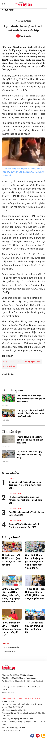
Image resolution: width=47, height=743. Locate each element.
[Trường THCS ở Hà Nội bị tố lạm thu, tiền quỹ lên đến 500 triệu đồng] (8, 439)
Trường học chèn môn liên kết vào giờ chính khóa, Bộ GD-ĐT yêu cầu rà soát (30, 413)
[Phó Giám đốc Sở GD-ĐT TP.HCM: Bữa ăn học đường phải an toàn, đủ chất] (12, 614)
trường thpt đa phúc (33, 362)
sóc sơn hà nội (9, 366)
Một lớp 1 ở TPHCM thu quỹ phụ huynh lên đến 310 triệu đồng (29, 454)
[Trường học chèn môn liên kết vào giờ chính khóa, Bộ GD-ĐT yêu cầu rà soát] (8, 413)
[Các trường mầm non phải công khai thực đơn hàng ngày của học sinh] (8, 398)
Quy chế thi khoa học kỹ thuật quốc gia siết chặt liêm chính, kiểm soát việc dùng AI (34, 561)
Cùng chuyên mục (16, 537)
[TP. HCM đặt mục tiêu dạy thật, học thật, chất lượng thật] (35, 614)
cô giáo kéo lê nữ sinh (12, 362)
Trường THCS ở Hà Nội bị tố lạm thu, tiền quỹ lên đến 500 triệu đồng (30, 440)
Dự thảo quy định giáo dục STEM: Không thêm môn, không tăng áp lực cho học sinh (11, 595)
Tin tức (12, 478)
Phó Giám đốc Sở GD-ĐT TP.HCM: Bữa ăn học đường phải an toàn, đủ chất (11, 629)
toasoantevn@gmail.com (16, 727)
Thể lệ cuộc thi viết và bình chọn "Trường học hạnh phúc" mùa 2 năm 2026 (25, 500)
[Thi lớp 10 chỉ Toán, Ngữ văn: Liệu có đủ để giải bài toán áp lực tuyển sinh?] (35, 580)
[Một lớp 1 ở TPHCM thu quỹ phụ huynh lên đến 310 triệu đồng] (8, 454)
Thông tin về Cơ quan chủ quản (28, 698)
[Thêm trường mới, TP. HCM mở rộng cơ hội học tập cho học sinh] (12, 546)
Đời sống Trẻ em (15, 494)
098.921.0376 (15, 730)
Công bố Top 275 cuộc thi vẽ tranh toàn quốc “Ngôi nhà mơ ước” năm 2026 (25, 485)
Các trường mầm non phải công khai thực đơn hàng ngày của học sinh (31, 399)
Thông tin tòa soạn (8, 698)
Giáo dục (8, 10)
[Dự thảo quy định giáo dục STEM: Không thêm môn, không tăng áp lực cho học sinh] (12, 580)
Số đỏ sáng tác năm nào (11, 647)
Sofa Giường (7, 651)
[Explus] (23, 381)
